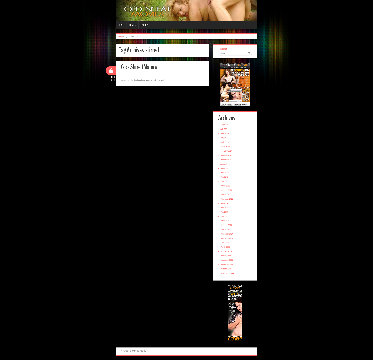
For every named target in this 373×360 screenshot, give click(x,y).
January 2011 (225, 230)
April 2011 (224, 216)
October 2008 (225, 269)
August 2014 (225, 125)
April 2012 (224, 182)
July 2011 (224, 203)
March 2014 (225, 147)
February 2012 (226, 190)
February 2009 (226, 251)
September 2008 (227, 273)
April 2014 (224, 142)
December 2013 (226, 160)
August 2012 (225, 164)
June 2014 (224, 133)
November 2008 (226, 264)
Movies (132, 25)
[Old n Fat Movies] (186, 10)
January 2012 (225, 195)
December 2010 (226, 234)
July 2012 (224, 168)
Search (223, 49)
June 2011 (224, 208)
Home (121, 25)
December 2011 (226, 199)
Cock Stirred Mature (139, 67)
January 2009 (225, 256)
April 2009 (224, 243)
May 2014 (224, 138)
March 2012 (225, 186)
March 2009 (225, 247)
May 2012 (224, 177)
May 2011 (224, 212)
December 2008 (226, 260)
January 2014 (225, 155)
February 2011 (226, 225)
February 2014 (226, 151)
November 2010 (226, 238)
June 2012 (224, 173)
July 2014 (224, 129)
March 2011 (225, 221)
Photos (144, 25)
